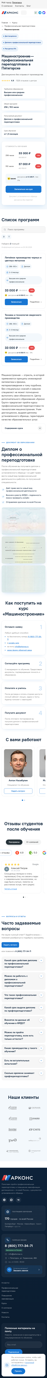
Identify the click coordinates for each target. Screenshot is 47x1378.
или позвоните (16, 951)
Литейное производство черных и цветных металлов (23, 259)
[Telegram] (4, 1200)
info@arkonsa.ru (22, 647)
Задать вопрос (18, 791)
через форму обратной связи (19, 650)
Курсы (4, 1303)
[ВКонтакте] (18, 1200)
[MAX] (11, 1200)
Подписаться (13, 1352)
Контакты (19, 6)
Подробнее (35, 302)
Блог (29, 6)
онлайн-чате (13, 643)
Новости (5, 1312)
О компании (7, 6)
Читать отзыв (10, 889)
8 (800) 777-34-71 (19, 1246)
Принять (18, 1371)
